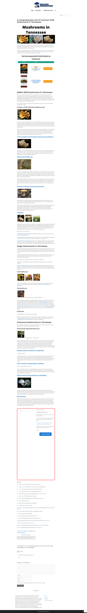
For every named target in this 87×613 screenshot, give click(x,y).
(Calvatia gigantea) (26, 240)
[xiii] (22, 319)
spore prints (43, 50)
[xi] (29, 305)
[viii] (18, 500)
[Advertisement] (35, 14)
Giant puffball (20, 240)
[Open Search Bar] (55, 10)
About (45, 595)
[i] (21, 150)
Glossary (46, 597)
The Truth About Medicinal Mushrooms (26, 532)
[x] (52, 302)
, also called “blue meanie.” (35, 306)
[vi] (54, 243)
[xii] (19, 308)
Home (32, 10)
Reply (19, 557)
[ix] (41, 284)
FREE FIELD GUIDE (48, 10)
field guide (39, 50)
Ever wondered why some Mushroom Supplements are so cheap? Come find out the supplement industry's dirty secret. (26, 538)
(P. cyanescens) (26, 305)
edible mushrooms (33, 94)
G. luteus (39, 284)
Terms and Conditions (48, 600)
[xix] (22, 390)
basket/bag (33, 52)
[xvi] (31, 340)
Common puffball (20, 237)
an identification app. (50, 50)
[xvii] (25, 356)
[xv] (22, 324)
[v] (30, 240)
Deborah (21, 551)
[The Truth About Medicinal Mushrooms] (26, 534)
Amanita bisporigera (25, 341)
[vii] (38, 261)
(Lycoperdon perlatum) (28, 237)
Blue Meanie (21, 305)
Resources (46, 598)
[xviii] (27, 369)
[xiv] (33, 319)
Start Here (38, 10)
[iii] (28, 235)
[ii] (20, 200)
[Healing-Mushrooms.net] (43, 4)
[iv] (33, 237)
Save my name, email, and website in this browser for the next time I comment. (31, 582)
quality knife (23, 52)
